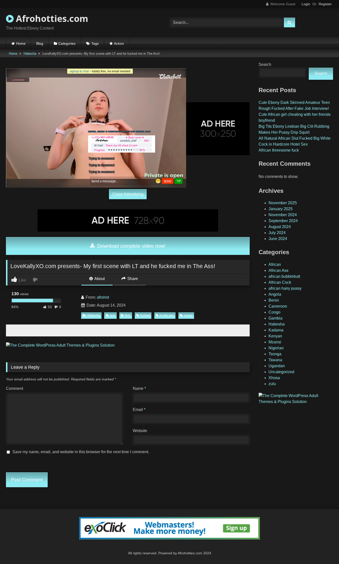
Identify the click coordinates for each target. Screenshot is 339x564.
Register (325, 4)
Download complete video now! (131, 246)
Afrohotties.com (51, 18)
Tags (95, 43)
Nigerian (276, 348)
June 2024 (278, 239)
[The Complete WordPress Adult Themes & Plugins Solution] (60, 345)
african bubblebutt (284, 276)
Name (139, 388)
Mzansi (275, 342)
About (99, 279)
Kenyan (275, 336)
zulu (272, 384)
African (275, 264)
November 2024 (283, 215)
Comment (14, 388)
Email (139, 409)
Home (21, 43)
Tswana (275, 360)
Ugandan (277, 366)
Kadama (276, 330)
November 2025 (283, 203)
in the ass (167, 315)
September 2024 (283, 221)
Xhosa (274, 378)
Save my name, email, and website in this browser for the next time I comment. (80, 452)
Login (306, 4)
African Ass (278, 270)
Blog (39, 43)
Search (265, 64)
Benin (274, 300)
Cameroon (278, 306)
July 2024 (277, 233)
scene (188, 315)
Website (140, 431)
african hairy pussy (285, 288)
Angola (275, 294)
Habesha (30, 53)
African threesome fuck (279, 150)
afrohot (103, 297)
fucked (145, 315)
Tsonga (275, 354)
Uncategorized (281, 372)
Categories (66, 43)
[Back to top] (323, 549)
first (127, 315)
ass (112, 315)
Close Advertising (127, 194)
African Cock (280, 282)
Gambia (275, 318)
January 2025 (281, 209)
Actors (119, 43)
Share (132, 279)
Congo (274, 312)
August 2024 (280, 227)
